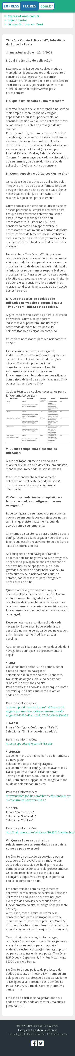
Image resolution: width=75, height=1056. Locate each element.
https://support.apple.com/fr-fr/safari (29, 743)
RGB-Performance (57, 1034)
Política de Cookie (34, 1034)
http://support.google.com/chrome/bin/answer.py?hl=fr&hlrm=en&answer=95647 (38, 798)
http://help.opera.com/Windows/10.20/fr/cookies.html (40, 832)
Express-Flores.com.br (23, 16)
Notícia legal (15, 1034)
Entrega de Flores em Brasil (25, 24)
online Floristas (17, 20)
